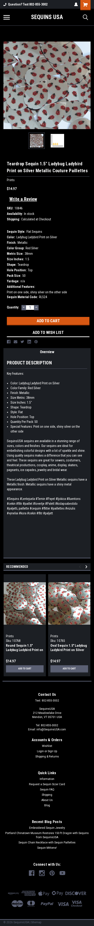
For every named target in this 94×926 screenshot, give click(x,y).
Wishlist (47, 746)
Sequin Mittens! (47, 847)
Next (87, 85)
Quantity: (13, 307)
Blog (47, 805)
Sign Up (52, 751)
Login (40, 751)
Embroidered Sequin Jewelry (47, 827)
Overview (47, 352)
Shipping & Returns (47, 756)
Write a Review (23, 199)
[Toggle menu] (6, 17)
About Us (47, 800)
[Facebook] (8, 342)
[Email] (15, 342)
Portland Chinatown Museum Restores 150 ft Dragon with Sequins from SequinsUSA (47, 835)
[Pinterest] (36, 342)
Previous (6, 85)
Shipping (47, 794)
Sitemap (36, 922)
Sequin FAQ (47, 789)
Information (47, 779)
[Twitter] (22, 342)
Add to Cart (24, 668)
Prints (10, 636)
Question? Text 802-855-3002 (27, 4)
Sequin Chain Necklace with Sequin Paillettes (47, 842)
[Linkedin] (29, 342)
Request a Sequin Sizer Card (47, 784)
